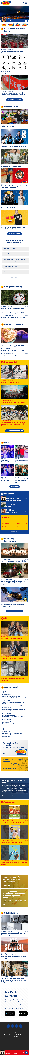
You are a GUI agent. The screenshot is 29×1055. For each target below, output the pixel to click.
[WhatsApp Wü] (21, 1026)
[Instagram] (12, 1026)
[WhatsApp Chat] (26, 21)
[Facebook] (8, 1026)
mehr (25, 692)
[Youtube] (16, 1026)
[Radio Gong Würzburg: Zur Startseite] (6, 3)
